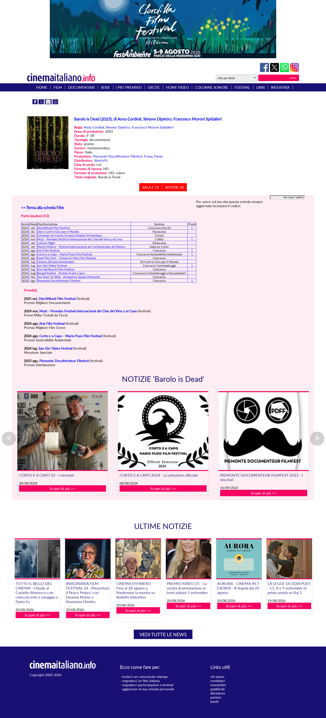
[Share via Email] (49, 103)
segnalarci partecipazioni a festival (147, 685)
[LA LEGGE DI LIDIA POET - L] (289, 558)
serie (105, 87)
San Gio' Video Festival (52, 265)
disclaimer (217, 693)
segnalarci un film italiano (141, 681)
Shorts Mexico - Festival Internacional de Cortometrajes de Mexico (81, 246)
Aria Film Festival (48, 250)
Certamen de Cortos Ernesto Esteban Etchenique (69, 235)
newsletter (218, 685)
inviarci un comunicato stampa (145, 676)
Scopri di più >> (62, 488)
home (41, 87)
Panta (158, 156)
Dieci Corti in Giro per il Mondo (58, 231)
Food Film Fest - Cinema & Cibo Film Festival (66, 258)
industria (280, 87)
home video (177, 87)
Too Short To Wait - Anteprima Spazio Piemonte (68, 277)
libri (260, 87)
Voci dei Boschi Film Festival (55, 269)
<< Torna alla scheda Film (42, 207)
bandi (214, 701)
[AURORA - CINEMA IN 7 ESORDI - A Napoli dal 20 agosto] (238, 558)
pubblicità (217, 689)
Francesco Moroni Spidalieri (152, 127)
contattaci (217, 681)
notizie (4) (174, 187)
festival (242, 87)
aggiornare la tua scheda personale (148, 689)
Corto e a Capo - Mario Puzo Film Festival (64, 254)
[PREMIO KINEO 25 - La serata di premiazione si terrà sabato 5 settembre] (188, 558)
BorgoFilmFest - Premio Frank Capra (61, 273)
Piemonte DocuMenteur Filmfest (117, 156)
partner (215, 697)
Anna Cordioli (94, 127)
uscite (154, 87)
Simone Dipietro (118, 127)
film (58, 87)
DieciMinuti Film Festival (53, 228)
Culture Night (46, 243)
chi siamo (217, 676)
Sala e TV (150, 187)
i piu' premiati (128, 87)
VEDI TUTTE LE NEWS (163, 634)
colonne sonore (211, 87)
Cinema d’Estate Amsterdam (55, 261)
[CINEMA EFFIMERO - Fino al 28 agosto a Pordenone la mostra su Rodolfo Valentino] (138, 558)
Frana (148, 156)
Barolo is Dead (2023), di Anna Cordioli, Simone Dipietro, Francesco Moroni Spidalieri (148, 118)
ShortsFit (101, 160)
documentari (81, 87)
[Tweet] (275, 71)
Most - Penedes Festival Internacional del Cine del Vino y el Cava (79, 239)
